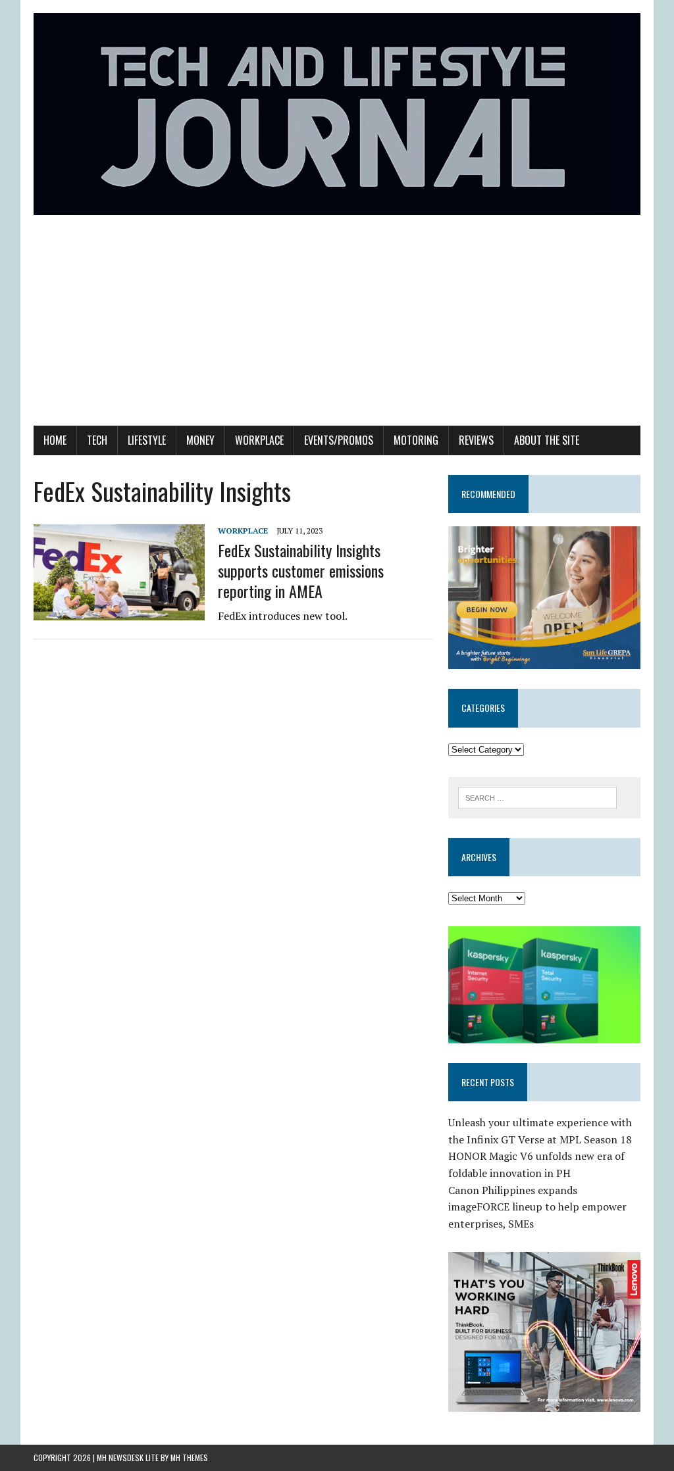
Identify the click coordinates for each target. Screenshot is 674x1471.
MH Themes (189, 1457)
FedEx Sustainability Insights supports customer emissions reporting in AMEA (301, 570)
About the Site (546, 440)
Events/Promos (338, 440)
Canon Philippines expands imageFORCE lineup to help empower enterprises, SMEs (537, 1207)
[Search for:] (537, 796)
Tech (97, 440)
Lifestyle (147, 440)
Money (200, 440)
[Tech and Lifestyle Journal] (337, 114)
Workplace (259, 440)
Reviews (476, 440)
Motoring (416, 440)
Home (54, 440)
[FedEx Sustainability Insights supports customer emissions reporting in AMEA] (119, 611)
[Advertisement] (337, 327)
